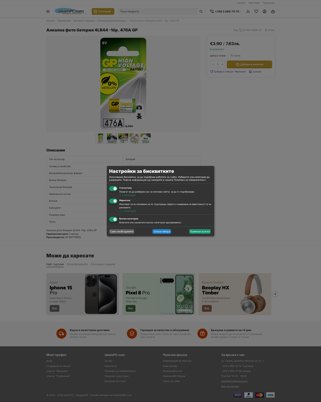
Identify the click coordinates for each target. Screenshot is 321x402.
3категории (127, 210)
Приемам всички (200, 231)
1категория (127, 195)
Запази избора (161, 231)
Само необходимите (121, 231)
